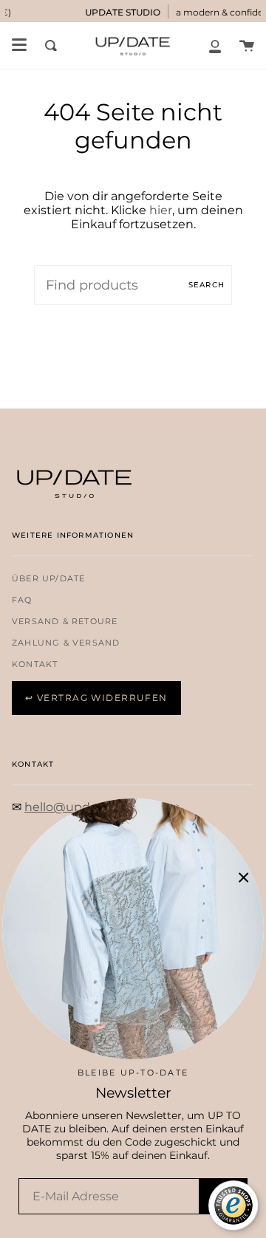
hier (160, 210)
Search (206, 285)
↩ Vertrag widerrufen (96, 697)
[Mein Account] (215, 45)
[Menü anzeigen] (19, 45)
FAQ (22, 600)
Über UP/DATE (48, 579)
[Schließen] (243, 877)
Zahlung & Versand (66, 643)
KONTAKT (35, 664)
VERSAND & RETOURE (64, 621)
